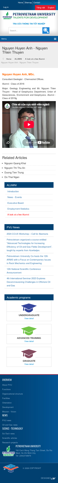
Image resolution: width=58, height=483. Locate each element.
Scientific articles (9, 438)
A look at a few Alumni (18, 214)
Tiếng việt (40, 7)
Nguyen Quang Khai (15, 163)
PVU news (6, 420)
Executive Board (15, 202)
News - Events (14, 197)
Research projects (10, 442)
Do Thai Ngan (11, 177)
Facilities (6, 398)
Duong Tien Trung (14, 172)
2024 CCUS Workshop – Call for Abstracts (27, 233)
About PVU (7, 384)
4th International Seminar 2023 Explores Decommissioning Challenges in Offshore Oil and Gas (28, 282)
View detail (29, 318)
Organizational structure (12, 393)
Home (20, 2)
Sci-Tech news (8, 433)
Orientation (7, 402)
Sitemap (28, 2)
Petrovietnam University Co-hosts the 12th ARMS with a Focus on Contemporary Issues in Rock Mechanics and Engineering (29, 259)
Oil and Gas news (10, 424)
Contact (36, 2)
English (51, 7)
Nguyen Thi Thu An (14, 168)
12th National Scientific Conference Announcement (24, 270)
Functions (6, 389)
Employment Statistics (18, 208)
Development (8, 407)
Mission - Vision (9, 411)
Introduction (13, 191)
